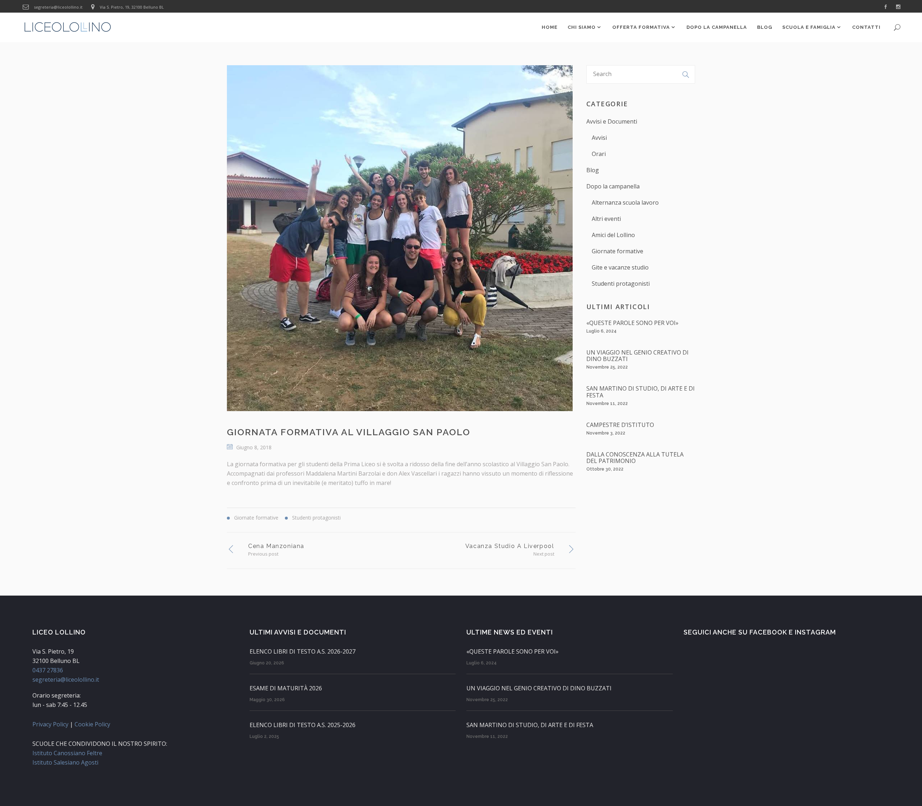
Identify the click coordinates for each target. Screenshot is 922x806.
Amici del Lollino (613, 235)
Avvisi (599, 138)
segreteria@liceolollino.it (58, 7)
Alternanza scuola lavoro (625, 202)
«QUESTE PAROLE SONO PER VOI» (632, 323)
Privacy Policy (50, 724)
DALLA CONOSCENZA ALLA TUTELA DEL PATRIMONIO (635, 457)
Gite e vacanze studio (620, 267)
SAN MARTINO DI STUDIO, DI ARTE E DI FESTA (640, 391)
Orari (599, 154)
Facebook (768, 632)
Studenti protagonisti (621, 284)
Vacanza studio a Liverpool (509, 546)
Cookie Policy (92, 724)
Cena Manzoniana (276, 546)
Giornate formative (617, 251)
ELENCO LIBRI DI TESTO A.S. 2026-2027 (302, 651)
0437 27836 (47, 670)
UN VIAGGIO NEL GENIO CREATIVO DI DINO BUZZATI (637, 355)
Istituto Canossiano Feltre (67, 753)
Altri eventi (606, 219)
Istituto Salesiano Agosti (65, 762)
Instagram (815, 632)
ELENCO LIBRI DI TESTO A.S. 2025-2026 (302, 725)
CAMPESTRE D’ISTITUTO (620, 425)
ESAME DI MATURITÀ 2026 (286, 688)
